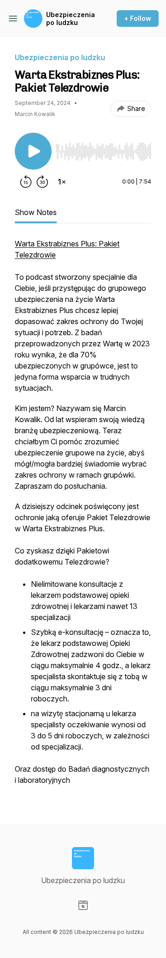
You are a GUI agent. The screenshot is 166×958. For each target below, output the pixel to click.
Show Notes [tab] (36, 212)
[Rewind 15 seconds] (25, 181)
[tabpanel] (83, 516)
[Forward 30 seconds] (42, 181)
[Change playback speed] (62, 181)
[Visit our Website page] (83, 905)
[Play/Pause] (33, 151)
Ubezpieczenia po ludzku (70, 19)
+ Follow (137, 18)
